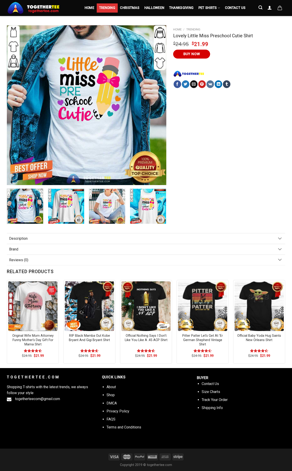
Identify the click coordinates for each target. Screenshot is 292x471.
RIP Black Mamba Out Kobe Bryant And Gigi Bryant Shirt (89, 338)
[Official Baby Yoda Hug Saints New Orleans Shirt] (259, 306)
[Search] (260, 7)
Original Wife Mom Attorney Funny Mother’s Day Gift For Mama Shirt (33, 340)
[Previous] (16, 105)
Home (89, 8)
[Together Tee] (189, 73)
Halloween (154, 8)
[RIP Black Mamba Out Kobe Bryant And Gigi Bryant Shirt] (89, 306)
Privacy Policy (118, 411)
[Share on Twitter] (185, 84)
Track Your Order (215, 400)
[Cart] (279, 8)
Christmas (129, 8)
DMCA (112, 403)
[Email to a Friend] (194, 84)
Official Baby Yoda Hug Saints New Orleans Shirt (259, 338)
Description (18, 238)
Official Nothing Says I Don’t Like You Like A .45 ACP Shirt (146, 338)
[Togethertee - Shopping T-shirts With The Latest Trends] (41, 8)
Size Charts (211, 392)
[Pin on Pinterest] (202, 84)
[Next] (157, 105)
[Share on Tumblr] (226, 84)
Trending (107, 8)
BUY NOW (191, 54)
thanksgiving (181, 8)
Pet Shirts (207, 8)
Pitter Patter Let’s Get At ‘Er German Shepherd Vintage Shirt (202, 340)
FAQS (111, 419)
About (111, 387)
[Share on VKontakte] (210, 84)
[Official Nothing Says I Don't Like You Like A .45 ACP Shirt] (146, 306)
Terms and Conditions (124, 427)
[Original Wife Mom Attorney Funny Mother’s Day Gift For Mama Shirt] (32, 306)
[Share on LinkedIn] (218, 84)
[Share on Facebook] (177, 84)
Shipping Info (212, 408)
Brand (13, 249)
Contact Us (235, 8)
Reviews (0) (18, 260)
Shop (111, 395)
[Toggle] (280, 238)
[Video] (12, 176)
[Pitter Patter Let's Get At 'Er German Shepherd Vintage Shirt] (202, 306)
